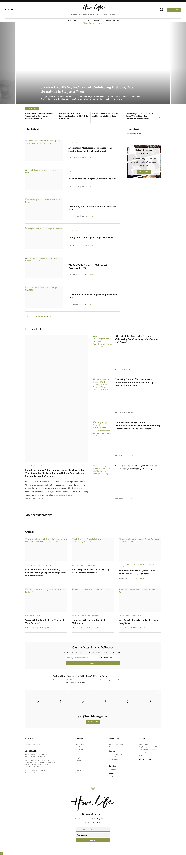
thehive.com (29, 747)
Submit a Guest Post (115, 742)
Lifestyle (71, 201)
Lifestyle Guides (112, 20)
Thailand (92, 134)
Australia (48, 134)
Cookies (42, 770)
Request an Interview (115, 747)
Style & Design (79, 749)
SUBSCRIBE (174, 10)
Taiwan (84, 134)
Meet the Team (113, 757)
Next (160, 117)
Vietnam (77, 773)
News (70, 171)
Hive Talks (112, 777)
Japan (67, 134)
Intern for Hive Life (114, 759)
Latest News (72, 20)
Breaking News (32, 108)
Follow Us (93, 722)
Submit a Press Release (116, 744)
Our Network (29, 742)
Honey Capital (113, 769)
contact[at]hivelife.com (146, 742)
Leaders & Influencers (145, 564)
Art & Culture (124, 564)
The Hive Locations (174, 1)
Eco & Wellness (31, 465)
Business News (74, 142)
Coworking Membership (32, 744)
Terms (27, 770)
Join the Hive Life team (115, 762)
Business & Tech (78, 565)
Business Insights (91, 20)
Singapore (75, 134)
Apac (40, 134)
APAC (92, 157)
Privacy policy (34, 770)
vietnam (101, 134)
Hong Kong (58, 134)
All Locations (30, 134)
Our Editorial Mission (115, 754)
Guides (40, 565)
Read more (35, 766)
